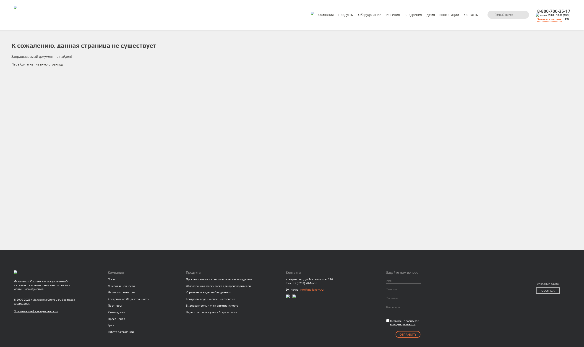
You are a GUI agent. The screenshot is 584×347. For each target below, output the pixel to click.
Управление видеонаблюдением (208, 292)
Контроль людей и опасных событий (210, 299)
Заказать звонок (549, 19)
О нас (111, 279)
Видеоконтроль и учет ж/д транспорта (211, 312)
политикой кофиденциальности (404, 322)
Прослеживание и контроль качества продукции (219, 279)
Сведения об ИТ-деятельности (128, 299)
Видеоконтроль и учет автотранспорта (212, 306)
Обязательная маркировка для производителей (218, 286)
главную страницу (48, 64)
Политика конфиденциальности (36, 311)
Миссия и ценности (121, 286)
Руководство (116, 312)
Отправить (408, 334)
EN (567, 19)
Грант (112, 325)
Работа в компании (121, 332)
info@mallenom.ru (311, 290)
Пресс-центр (116, 319)
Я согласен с (404, 322)
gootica (548, 291)
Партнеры (115, 306)
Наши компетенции (121, 292)
